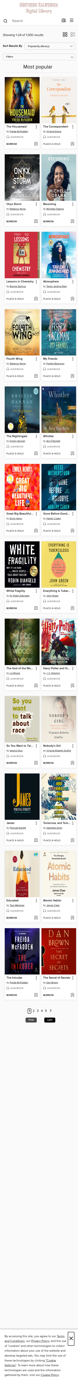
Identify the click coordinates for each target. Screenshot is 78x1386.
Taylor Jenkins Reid (56, 286)
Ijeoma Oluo (16, 750)
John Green (52, 595)
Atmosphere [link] (51, 281)
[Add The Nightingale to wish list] (36, 453)
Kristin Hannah (17, 441)
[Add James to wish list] (36, 840)
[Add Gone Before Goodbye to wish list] (72, 531)
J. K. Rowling (53, 673)
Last (49, 1020)
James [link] (10, 823)
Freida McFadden (19, 131)
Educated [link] (12, 900)
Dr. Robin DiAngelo (20, 595)
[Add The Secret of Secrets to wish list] (72, 995)
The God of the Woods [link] (20, 668)
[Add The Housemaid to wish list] (36, 144)
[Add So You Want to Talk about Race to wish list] (36, 763)
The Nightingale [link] (16, 436)
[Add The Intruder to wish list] (36, 995)
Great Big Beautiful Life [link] (20, 514)
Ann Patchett (53, 441)
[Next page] (50, 1011)
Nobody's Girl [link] (52, 746)
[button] (65, 36)
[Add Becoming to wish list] (72, 221)
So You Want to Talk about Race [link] (20, 746)
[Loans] (63, 21)
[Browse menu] (71, 20)
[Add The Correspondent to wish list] (72, 144)
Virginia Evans (53, 131)
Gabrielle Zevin (54, 827)
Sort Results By (12, 46)
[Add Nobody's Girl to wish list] (72, 763)
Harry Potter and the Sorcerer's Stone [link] (57, 668)
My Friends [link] (50, 359)
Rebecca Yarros (18, 209)
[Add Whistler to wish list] (72, 453)
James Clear (53, 905)
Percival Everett (18, 827)
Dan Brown (52, 982)
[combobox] (31, 20)
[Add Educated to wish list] (36, 918)
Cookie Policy (50, 1375)
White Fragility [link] (15, 591)
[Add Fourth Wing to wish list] (36, 376)
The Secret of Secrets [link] (56, 978)
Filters (9, 56)
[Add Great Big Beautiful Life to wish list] (36, 531)
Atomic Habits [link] (52, 900)
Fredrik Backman (55, 363)
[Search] (5, 21)
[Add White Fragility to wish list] (36, 608)
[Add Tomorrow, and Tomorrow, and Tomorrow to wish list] (72, 840)
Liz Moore (15, 673)
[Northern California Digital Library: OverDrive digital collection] (39, 8)
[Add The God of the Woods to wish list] (36, 686)
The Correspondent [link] (55, 127)
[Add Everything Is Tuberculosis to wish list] (72, 608)
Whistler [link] (48, 436)
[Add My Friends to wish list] (72, 376)
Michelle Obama (55, 209)
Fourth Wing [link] (14, 359)
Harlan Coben (53, 518)
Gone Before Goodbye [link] (57, 514)
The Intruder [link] (14, 978)
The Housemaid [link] (16, 127)
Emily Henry (16, 518)
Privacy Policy (40, 1341)
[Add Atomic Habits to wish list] (72, 918)
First (31, 1020)
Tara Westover (17, 905)
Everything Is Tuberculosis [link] (57, 591)
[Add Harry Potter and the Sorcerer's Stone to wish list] (72, 686)
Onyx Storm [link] (13, 204)
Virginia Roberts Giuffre (58, 750)
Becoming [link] (49, 204)
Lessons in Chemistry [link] (20, 281)
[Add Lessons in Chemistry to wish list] (36, 299)
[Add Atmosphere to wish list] (72, 299)
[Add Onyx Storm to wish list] (36, 221)
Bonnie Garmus (18, 286)
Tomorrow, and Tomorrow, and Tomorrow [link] (57, 823)
